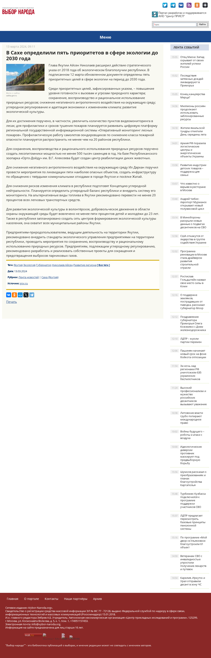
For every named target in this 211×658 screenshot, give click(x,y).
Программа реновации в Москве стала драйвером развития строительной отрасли (189, 259)
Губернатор (43, 265)
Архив (97, 599)
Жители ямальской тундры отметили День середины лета (189, 131)
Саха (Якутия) (50, 277)
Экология (29, 265)
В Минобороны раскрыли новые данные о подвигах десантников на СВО (189, 222)
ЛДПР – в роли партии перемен (187, 340)
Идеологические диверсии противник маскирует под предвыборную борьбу (187, 455)
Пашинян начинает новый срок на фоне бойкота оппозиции (189, 354)
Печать (11, 302)
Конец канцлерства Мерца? (188, 95)
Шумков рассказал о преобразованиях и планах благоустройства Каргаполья (189, 478)
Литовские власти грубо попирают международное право (187, 418)
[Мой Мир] (20, 294)
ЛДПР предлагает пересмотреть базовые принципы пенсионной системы (188, 522)
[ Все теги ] (103, 265)
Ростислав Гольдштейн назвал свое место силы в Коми (189, 281)
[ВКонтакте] (8, 294)
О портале (31, 599)
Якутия (18, 265)
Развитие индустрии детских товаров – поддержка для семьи (189, 170)
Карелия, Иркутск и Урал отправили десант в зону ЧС (188, 581)
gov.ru (24, 283)
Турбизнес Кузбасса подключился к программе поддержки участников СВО (189, 500)
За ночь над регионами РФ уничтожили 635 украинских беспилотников (186, 372)
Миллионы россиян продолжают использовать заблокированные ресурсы (188, 112)
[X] (25, 294)
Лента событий (186, 47)
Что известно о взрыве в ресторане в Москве (189, 187)
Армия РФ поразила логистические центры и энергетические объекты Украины (189, 149)
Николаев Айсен (62, 265)
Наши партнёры (75, 599)
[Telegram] (31, 294)
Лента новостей (29, 277)
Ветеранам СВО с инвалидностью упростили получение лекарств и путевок (189, 562)
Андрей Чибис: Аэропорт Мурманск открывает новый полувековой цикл (189, 204)
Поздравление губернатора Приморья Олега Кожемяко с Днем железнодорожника (189, 323)
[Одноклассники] (14, 294)
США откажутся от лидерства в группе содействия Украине (189, 239)
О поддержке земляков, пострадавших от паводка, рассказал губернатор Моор (188, 301)
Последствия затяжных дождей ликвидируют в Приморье (187, 80)
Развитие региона (84, 265)
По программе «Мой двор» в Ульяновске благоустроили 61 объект (189, 542)
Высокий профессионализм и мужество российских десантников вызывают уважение (189, 396)
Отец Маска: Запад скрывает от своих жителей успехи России (188, 62)
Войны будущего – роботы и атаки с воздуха (188, 435)
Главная (12, 599)
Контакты (51, 599)
